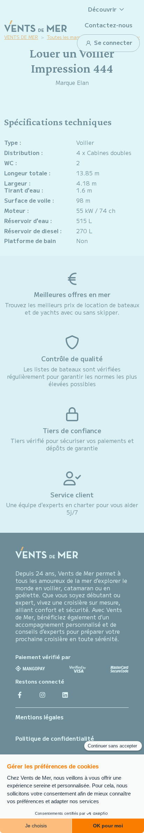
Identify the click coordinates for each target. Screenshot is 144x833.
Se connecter (112, 42)
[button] (108, 9)
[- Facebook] (19, 694)
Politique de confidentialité (54, 738)
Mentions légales (39, 717)
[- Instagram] (42, 694)
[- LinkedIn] (65, 694)
